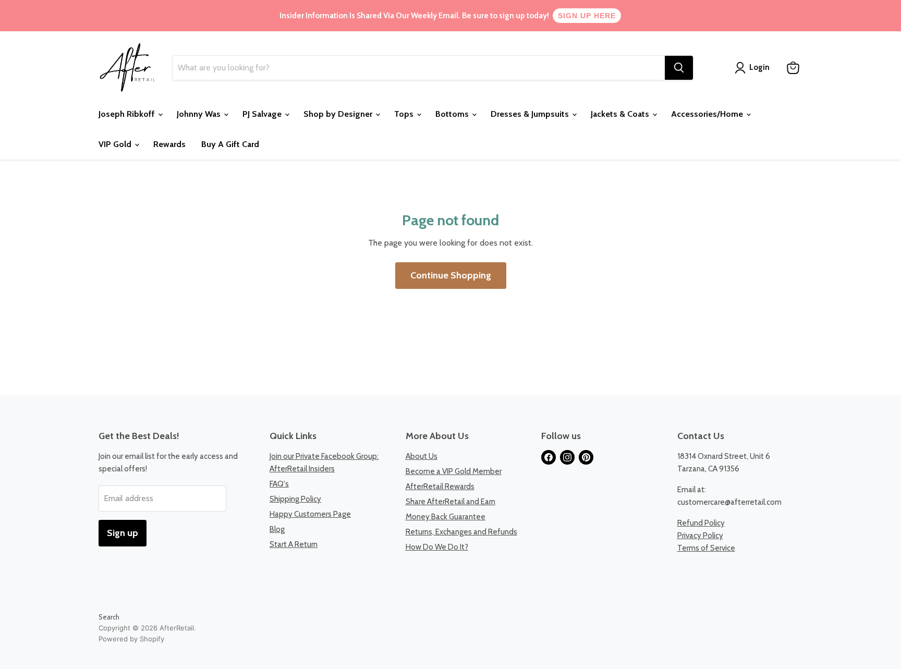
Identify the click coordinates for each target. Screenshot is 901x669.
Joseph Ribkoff (128, 114)
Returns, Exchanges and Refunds (461, 532)
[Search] (679, 68)
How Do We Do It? (437, 547)
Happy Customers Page (310, 514)
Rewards (169, 144)
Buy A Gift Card (230, 144)
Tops (405, 114)
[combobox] (419, 68)
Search (109, 617)
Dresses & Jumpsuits (531, 114)
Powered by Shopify (131, 639)
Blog (277, 529)
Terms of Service (706, 548)
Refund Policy (701, 523)
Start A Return (294, 544)
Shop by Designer (338, 114)
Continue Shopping (450, 275)
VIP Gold (116, 144)
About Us (421, 456)
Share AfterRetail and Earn (450, 501)
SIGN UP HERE (587, 15)
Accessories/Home (708, 114)
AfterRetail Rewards (440, 486)
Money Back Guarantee (445, 516)
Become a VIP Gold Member (454, 471)
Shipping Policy (295, 499)
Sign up (122, 533)
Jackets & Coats (621, 114)
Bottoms (453, 114)
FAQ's (279, 484)
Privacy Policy (700, 535)
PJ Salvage (263, 114)
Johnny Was (200, 114)
